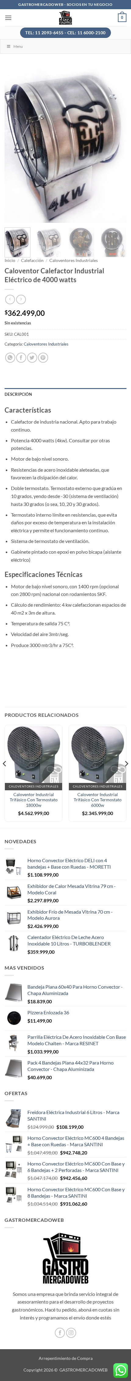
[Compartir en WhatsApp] (10, 358)
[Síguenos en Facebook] (60, 1333)
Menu (18, 46)
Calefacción (32, 260)
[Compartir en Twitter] (32, 358)
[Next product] (10, 299)
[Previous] (14, 144)
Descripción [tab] (18, 394)
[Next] (116, 144)
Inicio (10, 260)
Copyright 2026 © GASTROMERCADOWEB (65, 1369)
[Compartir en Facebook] (21, 358)
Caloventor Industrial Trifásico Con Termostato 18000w (34, 800)
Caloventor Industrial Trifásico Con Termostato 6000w (98, 800)
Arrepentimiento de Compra (66, 1358)
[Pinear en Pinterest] (43, 358)
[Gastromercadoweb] (65, 17)
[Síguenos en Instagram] (71, 1333)
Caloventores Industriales (73, 260)
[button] (8, 17)
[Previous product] (21, 299)
